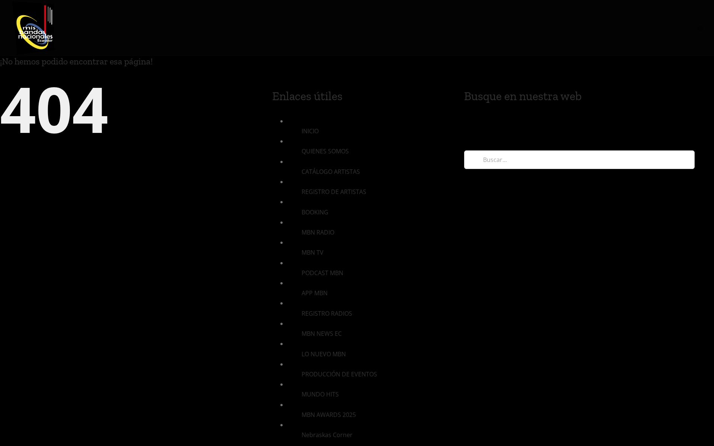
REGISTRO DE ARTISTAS (334, 192)
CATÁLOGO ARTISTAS (331, 172)
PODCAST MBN (322, 273)
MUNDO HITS (320, 394)
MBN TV (313, 252)
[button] (700, 28)
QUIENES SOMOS (325, 151)
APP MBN (315, 293)
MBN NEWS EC (322, 333)
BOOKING (315, 212)
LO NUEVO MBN (324, 354)
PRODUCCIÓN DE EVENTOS (339, 374)
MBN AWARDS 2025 (329, 415)
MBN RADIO (318, 232)
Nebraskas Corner (327, 435)
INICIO (310, 131)
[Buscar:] (579, 159)
